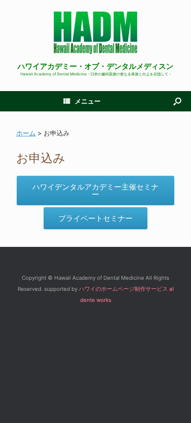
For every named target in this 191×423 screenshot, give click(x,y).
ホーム (26, 133)
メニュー (88, 101)
